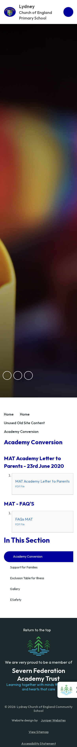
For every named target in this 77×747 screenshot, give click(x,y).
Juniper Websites (53, 720)
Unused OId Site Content (24, 423)
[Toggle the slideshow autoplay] (28, 375)
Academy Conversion (21, 431)
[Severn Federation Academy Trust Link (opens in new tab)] (38, 646)
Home (9, 414)
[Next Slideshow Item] (17, 375)
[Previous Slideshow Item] (7, 375)
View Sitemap (39, 732)
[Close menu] (68, 12)
